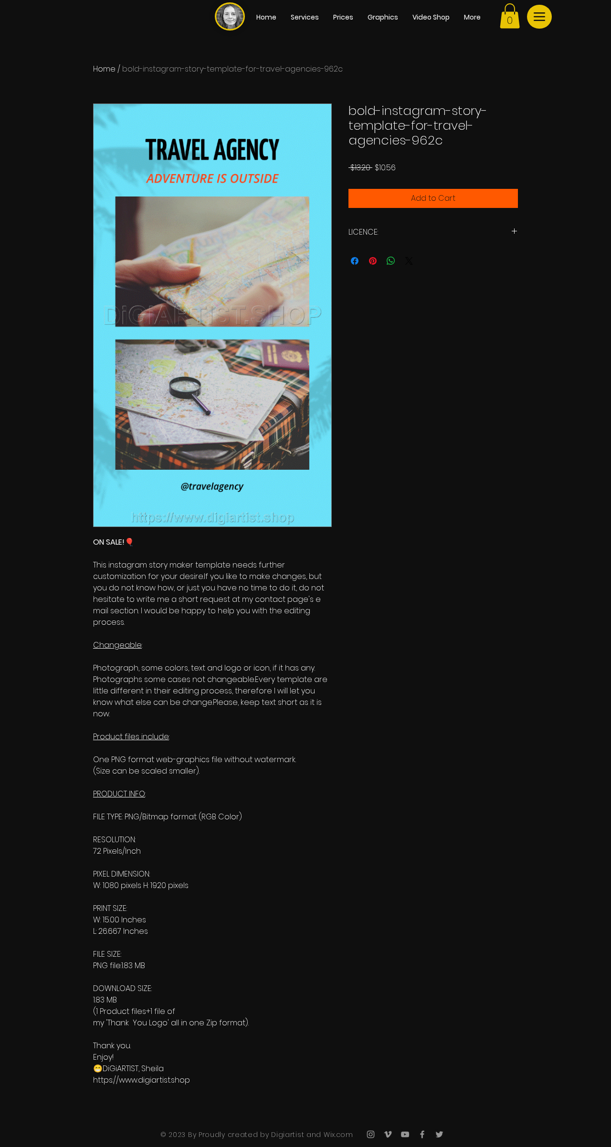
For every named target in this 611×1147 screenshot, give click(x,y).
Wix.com (337, 1134)
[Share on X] (409, 261)
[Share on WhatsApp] (391, 261)
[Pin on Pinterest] (373, 261)
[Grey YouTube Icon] (405, 1134)
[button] (509, 16)
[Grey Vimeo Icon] (388, 1134)
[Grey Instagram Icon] (371, 1134)
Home (104, 68)
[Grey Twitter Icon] (439, 1134)
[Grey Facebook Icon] (422, 1134)
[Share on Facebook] (354, 261)
